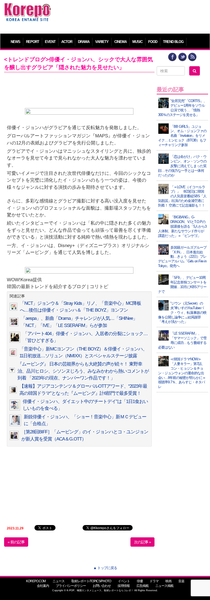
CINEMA (120, 42)
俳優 (140, 581)
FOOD (152, 42)
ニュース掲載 (164, 586)
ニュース (58, 581)
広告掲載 (142, 586)
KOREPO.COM (36, 581)
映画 (168, 581)
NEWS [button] (15, 42)
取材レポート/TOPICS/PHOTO (91, 581)
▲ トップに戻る (105, 568)
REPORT (32, 42)
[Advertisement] (131, 15)
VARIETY (102, 42)
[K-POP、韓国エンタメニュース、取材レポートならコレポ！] (27, 8)
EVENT (50, 42)
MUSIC (137, 42)
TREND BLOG (173, 42)
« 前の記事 (16, 542)
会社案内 (43, 586)
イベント (124, 581)
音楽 (181, 581)
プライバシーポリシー (71, 586)
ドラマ (154, 581)
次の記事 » (142, 542)
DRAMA (83, 42)
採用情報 (124, 586)
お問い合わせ (102, 586)
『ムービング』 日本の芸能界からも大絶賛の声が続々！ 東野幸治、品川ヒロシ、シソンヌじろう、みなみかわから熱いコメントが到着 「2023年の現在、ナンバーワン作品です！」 (83, 371)
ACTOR (66, 42)
